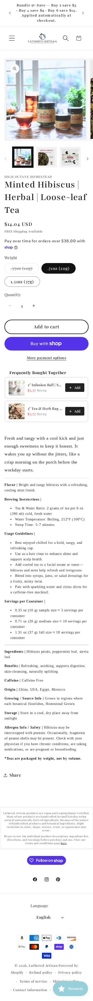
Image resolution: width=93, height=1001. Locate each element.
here (64, 843)
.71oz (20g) (58, 268)
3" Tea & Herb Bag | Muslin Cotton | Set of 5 (45, 408)
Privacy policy (70, 972)
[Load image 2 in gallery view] (46, 157)
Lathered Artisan (43, 965)
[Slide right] (87, 158)
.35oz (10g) (25, 269)
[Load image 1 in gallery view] (22, 157)
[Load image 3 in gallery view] (70, 157)
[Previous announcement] (9, 13)
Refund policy (41, 972)
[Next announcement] (83, 13)
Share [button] (15, 775)
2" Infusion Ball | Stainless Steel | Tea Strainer (45, 385)
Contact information (30, 990)
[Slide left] (5, 158)
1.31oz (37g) (22, 281)
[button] (12, 38)
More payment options (46, 357)
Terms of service (33, 981)
